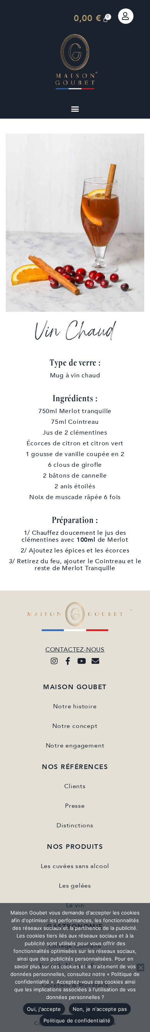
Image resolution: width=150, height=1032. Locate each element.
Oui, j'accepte (44, 1009)
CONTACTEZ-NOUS (75, 649)
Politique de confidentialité (76, 1020)
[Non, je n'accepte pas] (140, 967)
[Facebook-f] (68, 661)
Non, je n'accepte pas (100, 1009)
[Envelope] (96, 661)
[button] (75, 108)
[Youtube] (82, 661)
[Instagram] (54, 661)
